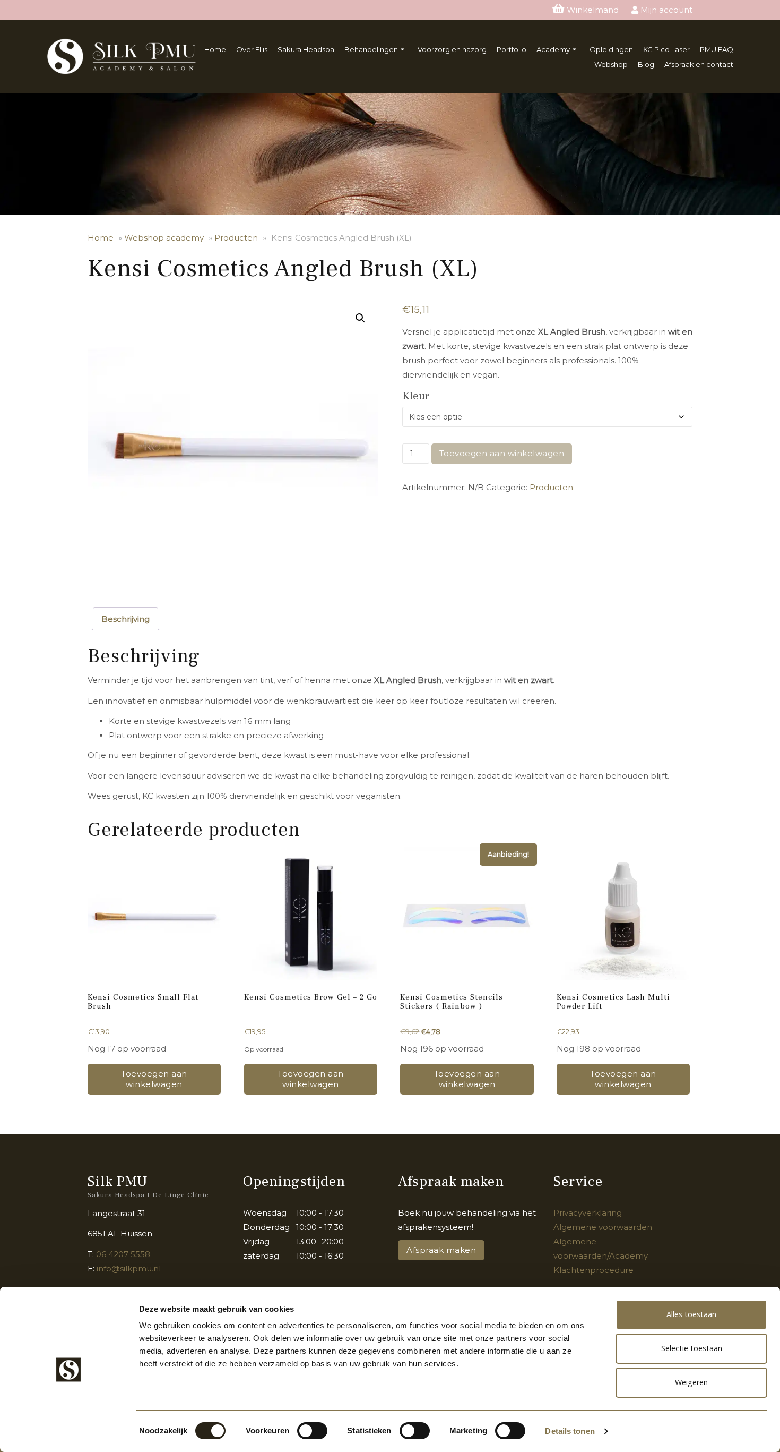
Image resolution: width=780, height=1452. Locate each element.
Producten (236, 238)
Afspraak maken (441, 1250)
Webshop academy (164, 238)
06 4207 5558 (123, 1254)
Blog (646, 64)
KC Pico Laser (666, 49)
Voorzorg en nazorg (452, 49)
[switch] (311, 1435)
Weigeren (691, 1382)
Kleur (415, 396)
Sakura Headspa (306, 49)
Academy (553, 49)
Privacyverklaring (587, 1213)
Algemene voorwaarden (602, 1227)
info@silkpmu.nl (129, 1268)
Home (215, 49)
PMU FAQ (716, 49)
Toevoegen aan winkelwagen (502, 453)
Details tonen (569, 1431)
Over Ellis (251, 49)
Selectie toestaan (691, 1348)
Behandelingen (371, 49)
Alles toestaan (691, 1314)
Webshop (611, 64)
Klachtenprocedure (593, 1270)
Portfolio (511, 49)
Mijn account (665, 10)
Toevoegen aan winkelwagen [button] (154, 1079)
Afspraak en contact (698, 64)
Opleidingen (611, 49)
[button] (360, 318)
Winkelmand (593, 10)
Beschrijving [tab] (125, 619)
